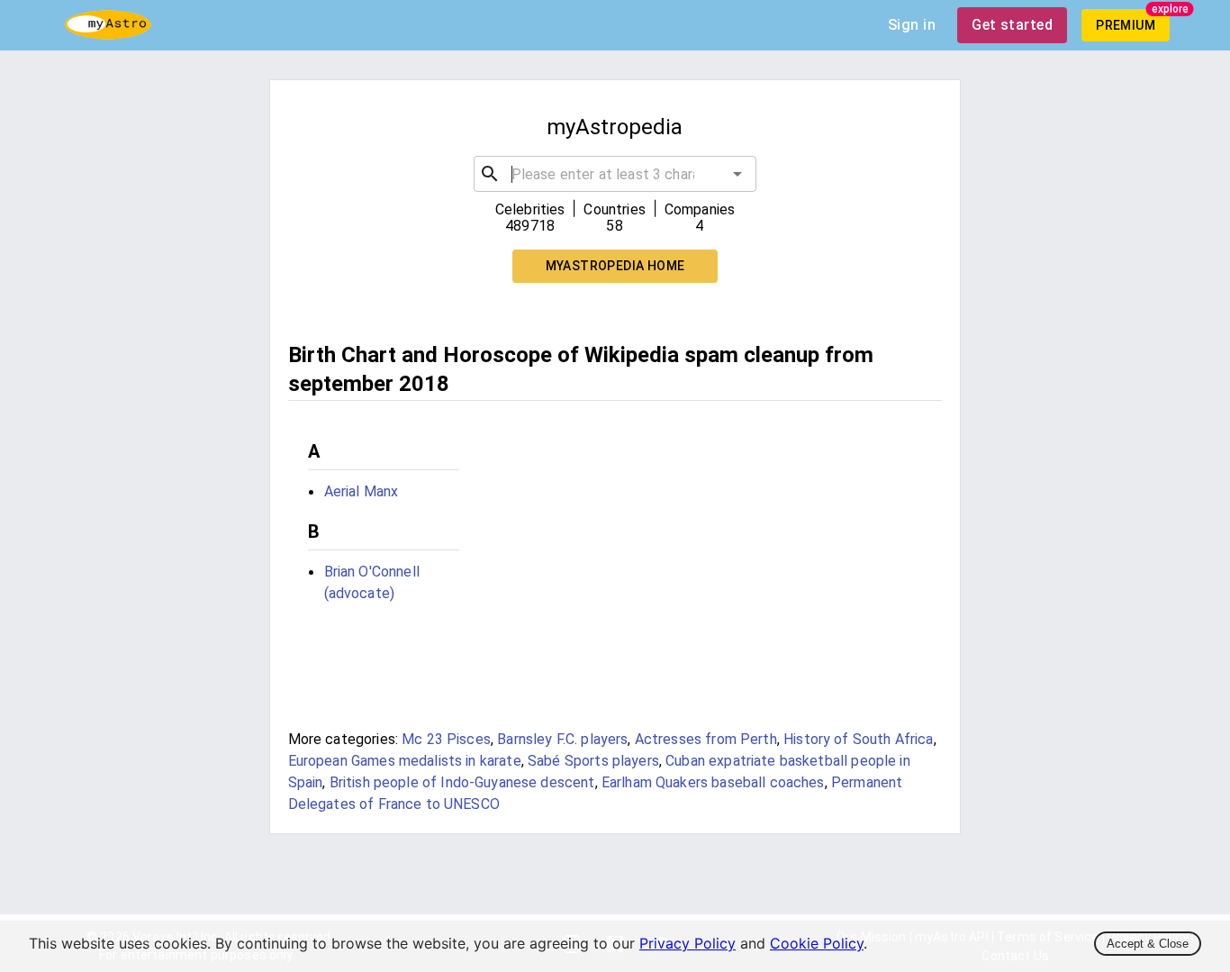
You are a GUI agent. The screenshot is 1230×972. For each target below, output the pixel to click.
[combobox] (615, 174)
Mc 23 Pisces (446, 739)
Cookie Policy (817, 943)
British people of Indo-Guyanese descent (462, 782)
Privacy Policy (687, 943)
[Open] (737, 173)
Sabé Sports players (593, 760)
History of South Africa (858, 739)
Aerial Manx (361, 491)
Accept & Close (1148, 943)
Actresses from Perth (706, 739)
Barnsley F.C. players (562, 739)
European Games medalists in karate (404, 760)
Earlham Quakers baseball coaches (713, 782)
